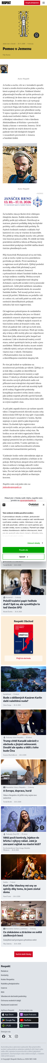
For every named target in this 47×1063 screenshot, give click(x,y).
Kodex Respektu (7, 979)
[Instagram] (16, 1038)
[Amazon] (9, 1025)
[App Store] (9, 1014)
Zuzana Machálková (10, 755)
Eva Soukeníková (9, 848)
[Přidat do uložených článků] (42, 591)
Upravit (22, 557)
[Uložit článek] (36, 35)
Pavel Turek (7, 896)
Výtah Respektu (18, 737)
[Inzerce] (23, 201)
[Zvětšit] (4, 68)
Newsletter (9, 787)
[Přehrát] (36, 591)
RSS (2, 992)
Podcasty (9, 737)
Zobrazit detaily (33, 543)
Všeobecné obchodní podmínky (13, 996)
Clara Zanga (7, 705)
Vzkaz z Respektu (20, 787)
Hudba (5, 882)
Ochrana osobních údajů (11, 1000)
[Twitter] (10, 1038)
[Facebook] (3, 1038)
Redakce (4, 971)
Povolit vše (23, 550)
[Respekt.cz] (6, 2)
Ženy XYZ (16, 834)
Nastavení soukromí (9, 1005)
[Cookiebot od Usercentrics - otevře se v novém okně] (29, 504)
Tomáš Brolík (7, 565)
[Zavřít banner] (43, 505)
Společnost (7, 694)
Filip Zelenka (7, 944)
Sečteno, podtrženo (21, 929)
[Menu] (43, 2)
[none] (3, 68)
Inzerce (4, 988)
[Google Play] (9, 1020)
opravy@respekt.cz (28, 500)
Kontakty (4, 975)
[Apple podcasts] (28, 1014)
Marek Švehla (7, 612)
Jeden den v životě (9, 44)
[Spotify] (28, 1025)
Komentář (9, 597)
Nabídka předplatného (10, 984)
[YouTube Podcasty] (28, 1020)
